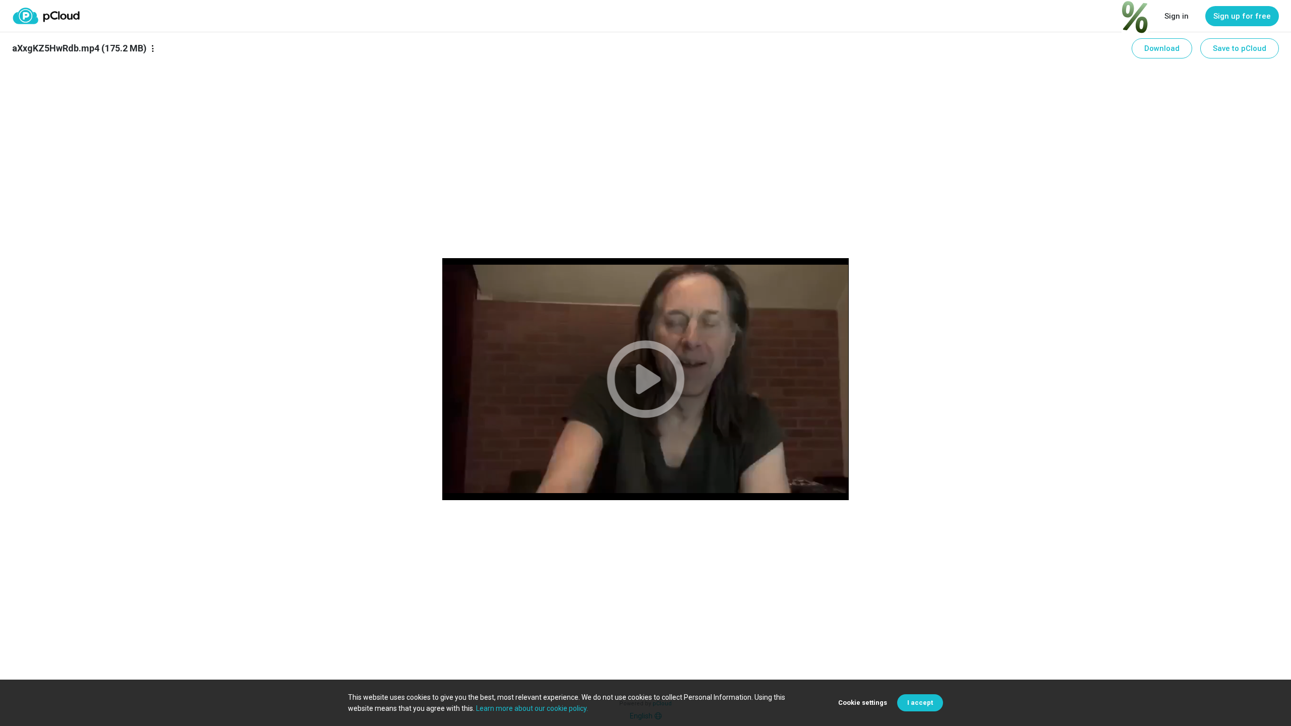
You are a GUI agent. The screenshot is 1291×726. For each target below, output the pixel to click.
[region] (645, 379)
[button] (645, 379)
